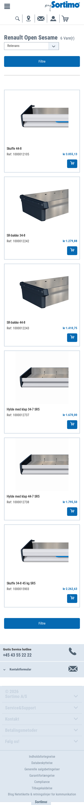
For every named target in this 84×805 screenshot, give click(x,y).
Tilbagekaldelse (42, 788)
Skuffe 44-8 (14, 148)
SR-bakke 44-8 (16, 322)
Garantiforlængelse (42, 775)
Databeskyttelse (42, 763)
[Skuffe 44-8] (42, 116)
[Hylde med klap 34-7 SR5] (42, 377)
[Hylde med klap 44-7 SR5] (42, 464)
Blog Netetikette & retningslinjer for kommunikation (42, 794)
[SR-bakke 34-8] (42, 203)
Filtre (42, 61)
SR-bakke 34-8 (16, 235)
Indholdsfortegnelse (42, 757)
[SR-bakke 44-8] (42, 290)
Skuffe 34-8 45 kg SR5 (21, 583)
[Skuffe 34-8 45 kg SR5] (42, 551)
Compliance (42, 782)
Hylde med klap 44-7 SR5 (23, 496)
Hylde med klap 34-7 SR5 (23, 409)
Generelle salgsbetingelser (42, 769)
